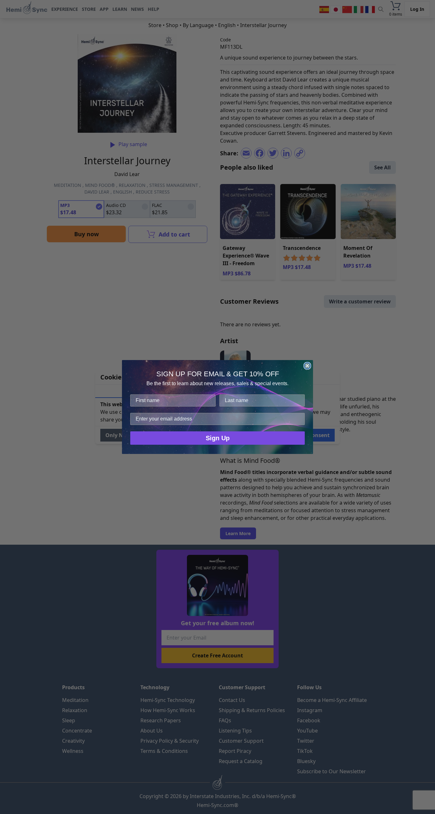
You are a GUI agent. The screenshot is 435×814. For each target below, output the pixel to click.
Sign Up (218, 438)
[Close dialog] (307, 366)
